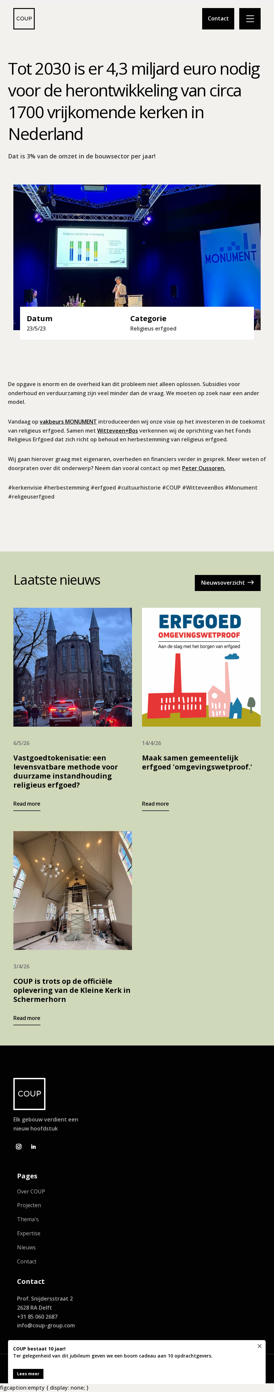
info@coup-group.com (46, 1325)
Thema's (28, 1220)
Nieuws (26, 1248)
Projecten (29, 1205)
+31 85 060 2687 (37, 1316)
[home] (24, 18)
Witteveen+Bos (117, 430)
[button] (250, 18)
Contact (218, 18)
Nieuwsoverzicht (227, 582)
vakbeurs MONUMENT (68, 421)
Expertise (28, 1234)
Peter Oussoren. (203, 468)
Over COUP (31, 1192)
